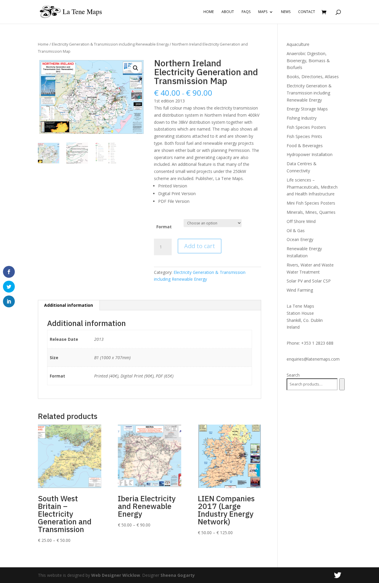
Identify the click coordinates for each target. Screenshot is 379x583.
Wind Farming (300, 290)
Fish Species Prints (304, 136)
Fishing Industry (302, 118)
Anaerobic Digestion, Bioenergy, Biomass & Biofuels (308, 60)
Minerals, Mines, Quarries (311, 212)
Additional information (68, 305)
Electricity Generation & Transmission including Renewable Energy (110, 44)
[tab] (69, 305)
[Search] (341, 384)
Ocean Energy (300, 239)
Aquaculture (298, 44)
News (285, 12)
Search (293, 375)
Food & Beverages (305, 145)
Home (208, 12)
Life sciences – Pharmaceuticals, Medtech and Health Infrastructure (312, 187)
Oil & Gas (296, 230)
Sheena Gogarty (177, 575)
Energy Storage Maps (307, 109)
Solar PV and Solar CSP (309, 281)
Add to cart (199, 246)
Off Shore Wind (301, 221)
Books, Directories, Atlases (313, 76)
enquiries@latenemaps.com (313, 359)
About (227, 12)
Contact (306, 12)
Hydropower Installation (310, 154)
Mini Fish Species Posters (311, 203)
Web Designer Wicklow (115, 575)
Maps (262, 12)
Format (164, 226)
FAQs (246, 12)
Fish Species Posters (306, 127)
